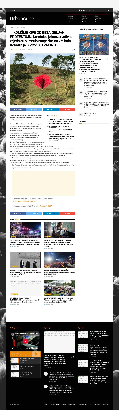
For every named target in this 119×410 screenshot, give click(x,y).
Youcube (98, 18)
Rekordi (70, 22)
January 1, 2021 (45, 206)
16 (18, 246)
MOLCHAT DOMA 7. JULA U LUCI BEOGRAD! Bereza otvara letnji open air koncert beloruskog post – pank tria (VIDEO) (25, 272)
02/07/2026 (47, 248)
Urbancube (22, 18)
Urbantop (70, 16)
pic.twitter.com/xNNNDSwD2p (23, 201)
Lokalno (70, 20)
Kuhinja (97, 22)
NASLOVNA (17, 27)
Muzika (83, 16)
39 (18, 304)
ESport (83, 22)
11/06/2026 (47, 276)
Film (82, 20)
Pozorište (84, 18)
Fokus (97, 16)
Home (11, 27)
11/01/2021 (23, 49)
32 (52, 304)
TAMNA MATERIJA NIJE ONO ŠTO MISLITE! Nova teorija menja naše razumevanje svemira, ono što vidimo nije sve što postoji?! (99, 380)
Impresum (18, 10)
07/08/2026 (13, 246)
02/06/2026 (47, 304)
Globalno (70, 18)
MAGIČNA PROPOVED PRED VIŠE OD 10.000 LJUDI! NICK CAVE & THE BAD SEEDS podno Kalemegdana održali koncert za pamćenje (99, 335)
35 (18, 276)
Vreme (97, 20)
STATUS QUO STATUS (90, 113)
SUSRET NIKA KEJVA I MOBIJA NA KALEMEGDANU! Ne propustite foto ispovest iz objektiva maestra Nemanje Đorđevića (24, 300)
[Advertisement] (59, 4)
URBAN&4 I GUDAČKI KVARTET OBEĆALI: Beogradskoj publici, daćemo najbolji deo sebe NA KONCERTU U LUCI (59, 272)
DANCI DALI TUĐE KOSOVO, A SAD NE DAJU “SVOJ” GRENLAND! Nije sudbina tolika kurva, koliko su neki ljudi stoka (61, 121)
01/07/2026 (13, 276)
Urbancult (14, 294)
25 (52, 248)
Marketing (12, 10)
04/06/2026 (13, 304)
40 (52, 276)
